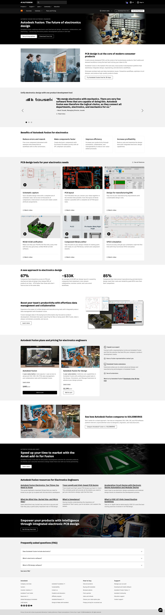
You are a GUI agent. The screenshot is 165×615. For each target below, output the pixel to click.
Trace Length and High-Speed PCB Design (80, 485)
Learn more (26, 382)
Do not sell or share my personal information (36, 612)
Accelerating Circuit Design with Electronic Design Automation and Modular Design (122, 486)
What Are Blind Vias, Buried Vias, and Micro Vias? (39, 500)
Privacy (22, 612)
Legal (78, 612)
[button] (105, 10)
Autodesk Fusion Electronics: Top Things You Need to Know (40, 486)
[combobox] (52, 2)
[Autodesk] (27, 2)
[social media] (26, 606)
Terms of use (73, 612)
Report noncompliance (63, 612)
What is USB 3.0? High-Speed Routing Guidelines (120, 500)
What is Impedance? (71, 499)
